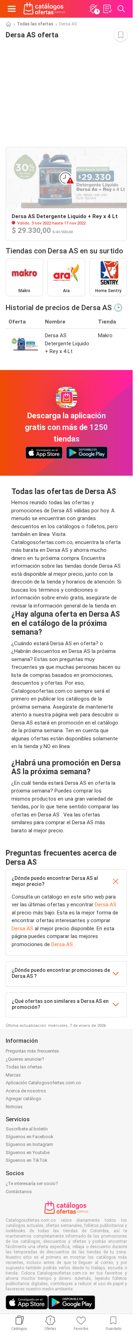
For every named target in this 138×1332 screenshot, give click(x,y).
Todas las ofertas (35, 23)
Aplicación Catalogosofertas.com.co (43, 1082)
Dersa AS (105, 904)
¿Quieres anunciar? (25, 1059)
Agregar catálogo (23, 1098)
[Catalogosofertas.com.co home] (44, 9)
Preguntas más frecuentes (32, 1051)
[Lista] (107, 8)
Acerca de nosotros (26, 1090)
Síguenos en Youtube (28, 1152)
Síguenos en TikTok (26, 1160)
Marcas (13, 1075)
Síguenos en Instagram (29, 1144)
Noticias (14, 1106)
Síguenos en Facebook (29, 1136)
